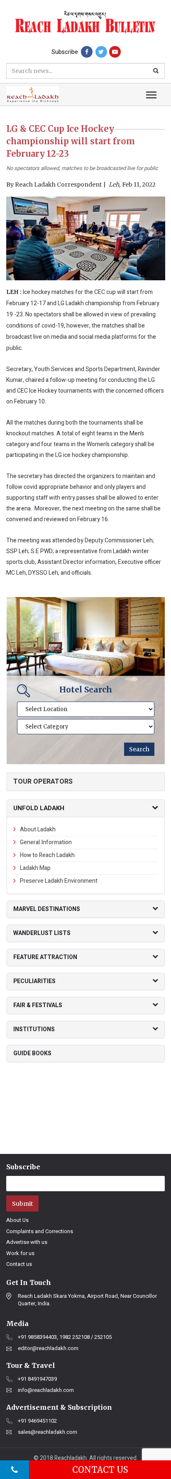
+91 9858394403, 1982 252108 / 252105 (65, 1337)
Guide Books (32, 1053)
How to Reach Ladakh (47, 855)
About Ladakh (38, 829)
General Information (46, 842)
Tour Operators (43, 782)
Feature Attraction (45, 957)
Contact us (19, 1264)
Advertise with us (26, 1242)
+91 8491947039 (37, 1379)
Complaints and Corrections (39, 1231)
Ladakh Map (35, 868)
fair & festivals (37, 1005)
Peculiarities (34, 981)
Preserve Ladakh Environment (59, 881)
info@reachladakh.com (46, 1390)
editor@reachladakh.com (48, 1348)
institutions (34, 1029)
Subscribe (64, 52)
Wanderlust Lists (42, 933)
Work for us (20, 1253)
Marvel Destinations (46, 909)
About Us (17, 1220)
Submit (22, 1203)
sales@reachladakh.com (47, 1432)
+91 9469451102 (37, 1421)
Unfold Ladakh (38, 808)
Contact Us (100, 1469)
